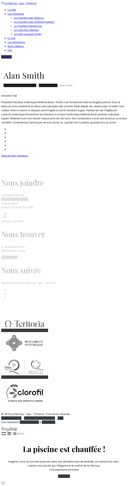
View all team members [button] (14, 155)
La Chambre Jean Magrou (29, 18)
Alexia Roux (48, 422)
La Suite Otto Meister (26, 30)
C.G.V (60, 418)
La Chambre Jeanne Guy (28, 26)
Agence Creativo (29, 422)
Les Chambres (15, 14)
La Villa (11, 10)
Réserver (6, 57)
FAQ (9, 50)
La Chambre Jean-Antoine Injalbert (34, 22)
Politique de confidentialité (39, 418)
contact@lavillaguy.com (14, 199)
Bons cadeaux (15, 46)
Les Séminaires (16, 42)
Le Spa (11, 38)
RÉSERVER (64, 476)
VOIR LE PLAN (9, 257)
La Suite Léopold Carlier (28, 34)
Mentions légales (11, 418)
